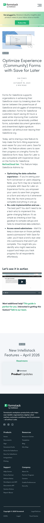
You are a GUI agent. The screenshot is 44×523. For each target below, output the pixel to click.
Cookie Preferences (29, 482)
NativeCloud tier (10, 164)
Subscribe (22, 22)
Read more (22, 361)
